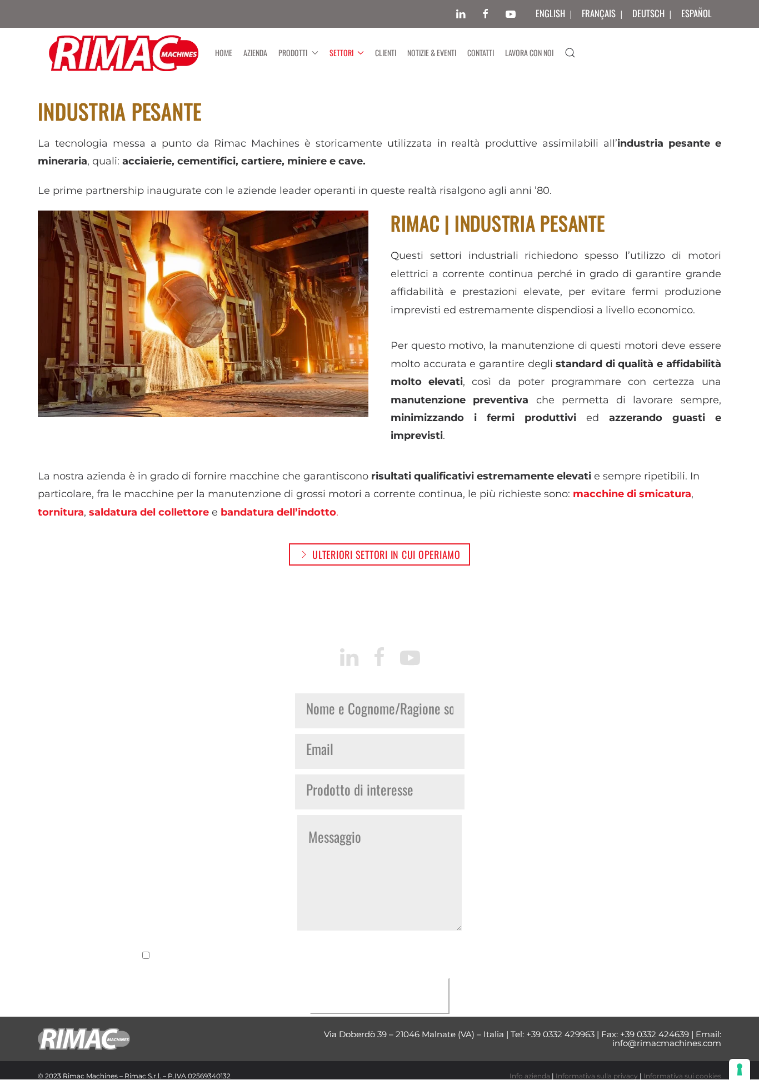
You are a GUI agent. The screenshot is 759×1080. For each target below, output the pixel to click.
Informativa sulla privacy (597, 1076)
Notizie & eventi (431, 52)
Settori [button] (341, 52)
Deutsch (648, 13)
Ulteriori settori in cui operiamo (386, 554)
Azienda (255, 52)
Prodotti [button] (292, 52)
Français (599, 13)
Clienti (385, 52)
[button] (570, 53)
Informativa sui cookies (682, 1076)
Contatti (480, 52)
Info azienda (530, 1076)
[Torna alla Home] (123, 53)
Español (696, 13)
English (550, 13)
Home (223, 52)
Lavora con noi (529, 52)
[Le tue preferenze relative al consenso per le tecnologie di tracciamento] (739, 1069)
